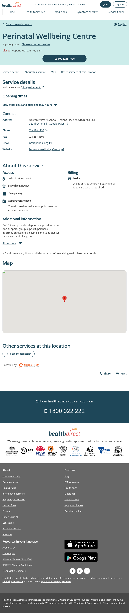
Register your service (14, 499)
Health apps (70, 487)
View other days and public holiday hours (27, 105)
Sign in (120, 4)
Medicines (61, 12)
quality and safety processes (56, 581)
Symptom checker (87, 12)
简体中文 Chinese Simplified (17, 559)
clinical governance (13, 581)
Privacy (6, 511)
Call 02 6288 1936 (64, 58)
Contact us (8, 522)
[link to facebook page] (73, 571)
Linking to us (9, 487)
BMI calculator (72, 482)
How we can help (11, 476)
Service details (11, 72)
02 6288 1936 (36, 130)
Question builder (73, 511)
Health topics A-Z (35, 12)
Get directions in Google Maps (46, 123)
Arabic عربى (9, 547)
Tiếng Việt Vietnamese (14, 570)
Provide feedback (12, 528)
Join (106, 4)
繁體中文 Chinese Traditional (18, 565)
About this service (35, 72)
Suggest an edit (31, 87)
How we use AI (10, 516)
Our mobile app (11, 482)
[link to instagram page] (80, 571)
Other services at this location (78, 72)
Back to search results (19, 24)
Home (11, 12)
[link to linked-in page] (87, 571)
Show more (9, 243)
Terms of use (9, 505)
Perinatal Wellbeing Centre (44, 149)
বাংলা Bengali (9, 553)
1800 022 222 (66, 411)
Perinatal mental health (18, 353)
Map (53, 72)
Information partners (14, 493)
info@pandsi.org (38, 143)
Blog (66, 476)
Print (123, 373)
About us (7, 534)
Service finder (116, 12)
